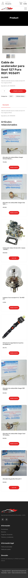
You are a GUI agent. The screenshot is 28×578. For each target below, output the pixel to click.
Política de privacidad (6, 546)
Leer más (14, 258)
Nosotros (3, 532)
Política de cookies (6, 549)
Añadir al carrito (17, 91)
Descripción (6, 105)
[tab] (5, 105)
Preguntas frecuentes (6, 534)
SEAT (11, 96)
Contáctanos (4, 529)
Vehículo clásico (20, 96)
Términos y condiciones (7, 537)
